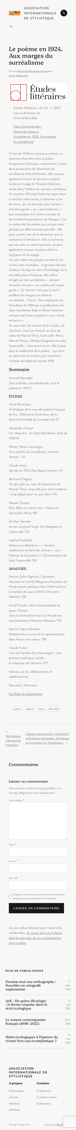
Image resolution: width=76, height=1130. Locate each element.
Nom (12, 844)
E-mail (13, 861)
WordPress (61, 1124)
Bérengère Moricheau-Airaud (32, 71)
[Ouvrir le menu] (11, 26)
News (12, 75)
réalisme (29, 709)
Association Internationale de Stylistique (40, 13)
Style (41, 709)
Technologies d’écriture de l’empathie (13, 740)
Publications (22, 75)
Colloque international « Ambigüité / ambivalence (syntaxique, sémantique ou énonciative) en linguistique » (47, 738)
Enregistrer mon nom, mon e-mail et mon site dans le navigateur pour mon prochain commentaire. (39, 896)
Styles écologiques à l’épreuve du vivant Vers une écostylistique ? (32, 1038)
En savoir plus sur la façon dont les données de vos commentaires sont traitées (35, 937)
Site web (13, 878)
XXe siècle (54, 709)
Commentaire (16, 800)
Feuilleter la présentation (26, 693)
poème (17, 709)
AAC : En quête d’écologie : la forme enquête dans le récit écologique (26, 1004)
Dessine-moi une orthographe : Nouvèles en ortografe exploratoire (31, 985)
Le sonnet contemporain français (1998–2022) (26, 1021)
